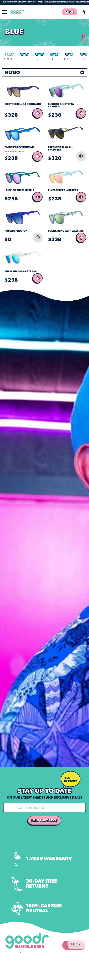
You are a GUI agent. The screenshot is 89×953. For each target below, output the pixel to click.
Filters (12, 72)
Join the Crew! (44, 820)
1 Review (21, 151)
